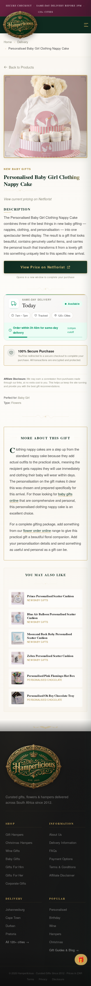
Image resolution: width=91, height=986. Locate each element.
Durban (10, 925)
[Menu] (86, 24)
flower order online (37, 530)
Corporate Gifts (16, 883)
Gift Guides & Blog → (64, 950)
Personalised (58, 909)
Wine (52, 925)
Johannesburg (15, 909)
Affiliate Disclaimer (61, 875)
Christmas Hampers (19, 842)
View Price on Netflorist (43, 267)
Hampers (55, 934)
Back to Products (21, 67)
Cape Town (13, 917)
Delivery (22, 42)
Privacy (43, 979)
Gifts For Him (15, 867)
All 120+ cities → (17, 942)
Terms (30, 979)
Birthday (54, 917)
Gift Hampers (15, 834)
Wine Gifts (13, 850)
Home (8, 42)
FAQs (53, 850)
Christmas (56, 942)
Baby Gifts (13, 859)
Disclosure (58, 979)
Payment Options (61, 859)
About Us (55, 834)
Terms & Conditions (62, 867)
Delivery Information (62, 842)
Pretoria (11, 934)
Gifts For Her (14, 875)
